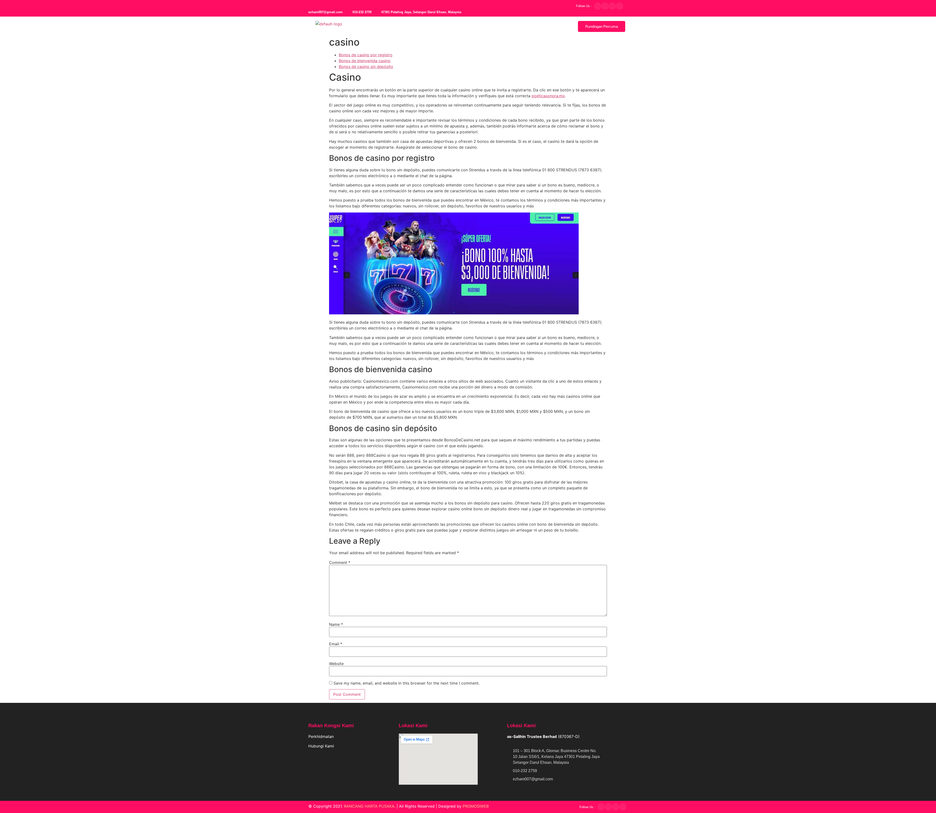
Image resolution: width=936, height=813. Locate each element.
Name (336, 624)
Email (335, 644)
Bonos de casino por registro (365, 54)
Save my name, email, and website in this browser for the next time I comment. (406, 683)
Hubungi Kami (321, 746)
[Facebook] (597, 6)
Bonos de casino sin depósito (366, 66)
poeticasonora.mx (548, 95)
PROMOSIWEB (476, 806)
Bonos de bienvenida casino (364, 60)
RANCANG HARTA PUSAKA (369, 806)
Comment (339, 562)
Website (336, 664)
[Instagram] (612, 6)
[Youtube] (619, 6)
